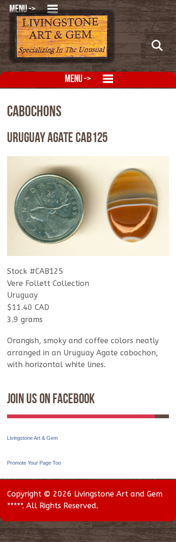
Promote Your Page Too (34, 463)
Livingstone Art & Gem (32, 438)
